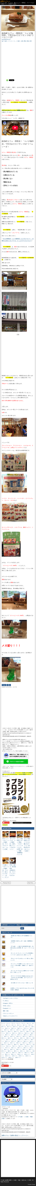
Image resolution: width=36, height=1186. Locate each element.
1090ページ (18, 1057)
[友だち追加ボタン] (15, 764)
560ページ (7, 1041)
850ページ (25, 1049)
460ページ (10, 1038)
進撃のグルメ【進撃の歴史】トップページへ (15, 1135)
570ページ (13, 1041)
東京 (31, 41)
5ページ (23, 1023)
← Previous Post (6, 882)
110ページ (21, 1026)
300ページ (8, 1033)
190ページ (6, 1030)
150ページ (13, 1028)
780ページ (13, 1047)
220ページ (25, 1030)
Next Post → (31, 882)
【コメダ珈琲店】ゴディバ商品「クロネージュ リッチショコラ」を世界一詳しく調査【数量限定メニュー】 (20, 846)
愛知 (25, 41)
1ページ (3, 1023)
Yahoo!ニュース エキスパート (10, 1016)
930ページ (8, 1052)
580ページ (19, 1041)
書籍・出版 (5, 1010)
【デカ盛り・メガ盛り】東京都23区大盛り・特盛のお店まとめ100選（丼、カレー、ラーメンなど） (22, 948)
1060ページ (28, 1055)
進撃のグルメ (5, 1)
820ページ (6, 1049)
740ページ (20, 1046)
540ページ (27, 1039)
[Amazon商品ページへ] (15, 814)
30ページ (8, 1025)
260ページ (16, 1031)
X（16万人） (6, 1000)
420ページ (18, 1036)
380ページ (26, 1034)
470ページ (16, 1038)
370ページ (19, 1034)
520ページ (14, 1039)
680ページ (16, 1044)
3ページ (13, 1023)
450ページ (4, 1038)
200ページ (12, 1030)
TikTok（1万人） (7, 1005)
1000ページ (20, 1054)
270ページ (22, 1031)
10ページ (29, 1023)
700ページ (28, 1044)
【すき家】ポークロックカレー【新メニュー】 (21, 982)
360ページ (13, 1034)
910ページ (28, 1051)
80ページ (4, 1026)
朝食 (28, 41)
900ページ (22, 1051)
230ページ (31, 1030)
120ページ (27, 1026)
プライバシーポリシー (8, 1013)
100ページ (15, 1026)
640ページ (25, 1043)
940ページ (14, 1052)
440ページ (31, 1036)
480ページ (22, 1038)
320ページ (20, 1033)
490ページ (28, 1038)
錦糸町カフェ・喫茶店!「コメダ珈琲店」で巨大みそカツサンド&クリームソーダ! (18, 35)
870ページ (4, 1051)
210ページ (18, 1030)
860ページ (31, 1049)
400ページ (6, 1036)
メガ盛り (18, 41)
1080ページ (11, 1057)
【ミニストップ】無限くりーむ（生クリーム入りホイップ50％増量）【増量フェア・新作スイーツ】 (21, 965)
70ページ (30, 1025)
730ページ (14, 1046)
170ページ (26, 1028)
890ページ (16, 1051)
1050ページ (21, 1055)
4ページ (18, 1023)
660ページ (4, 1044)
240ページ (4, 1031)
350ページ (7, 1034)
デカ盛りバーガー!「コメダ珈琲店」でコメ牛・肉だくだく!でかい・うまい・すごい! (5, 871)
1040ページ (14, 1055)
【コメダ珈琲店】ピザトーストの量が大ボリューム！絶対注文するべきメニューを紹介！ (27, 845)
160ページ (19, 1028)
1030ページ (7, 1055)
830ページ (12, 1049)
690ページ (22, 1044)
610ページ (6, 1043)
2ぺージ (8, 1023)
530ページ (20, 1039)
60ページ (25, 1025)
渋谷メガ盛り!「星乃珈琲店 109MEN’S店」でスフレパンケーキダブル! (13, 870)
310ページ (14, 1033)
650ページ (31, 1043)
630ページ (18, 1043)
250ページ (10, 1031)
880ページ (10, 1051)
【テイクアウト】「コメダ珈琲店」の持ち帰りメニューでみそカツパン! (12, 844)
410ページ (12, 1036)
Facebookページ (7, 1008)
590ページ (26, 1041)
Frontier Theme (31, 1184)
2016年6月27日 (6, 39)
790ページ (19, 1047)
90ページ (9, 1026)
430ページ (25, 1036)
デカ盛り (5, 41)
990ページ (13, 1054)
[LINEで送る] (7, 80)
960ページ (27, 1052)
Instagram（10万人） (8, 1003)
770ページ (7, 1047)
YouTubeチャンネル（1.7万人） (11, 998)
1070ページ (4, 1057)
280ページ (28, 1031)
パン (14, 41)
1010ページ (27, 1054)
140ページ (7, 1028)
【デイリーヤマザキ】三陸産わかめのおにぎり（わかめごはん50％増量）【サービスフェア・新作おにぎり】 (21, 977)
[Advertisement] (18, 61)
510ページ (8, 1039)
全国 (22, 41)
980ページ (7, 1054)
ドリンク (10, 41)
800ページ (26, 1047)
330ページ (27, 1033)
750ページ (27, 1046)
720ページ (8, 1046)
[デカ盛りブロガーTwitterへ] (12, 1105)
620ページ (12, 1043)
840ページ (18, 1049)
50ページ (19, 1025)
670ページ (10, 1044)
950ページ (20, 1052)
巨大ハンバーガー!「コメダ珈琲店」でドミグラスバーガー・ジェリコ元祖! (5, 844)
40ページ (14, 1025)
